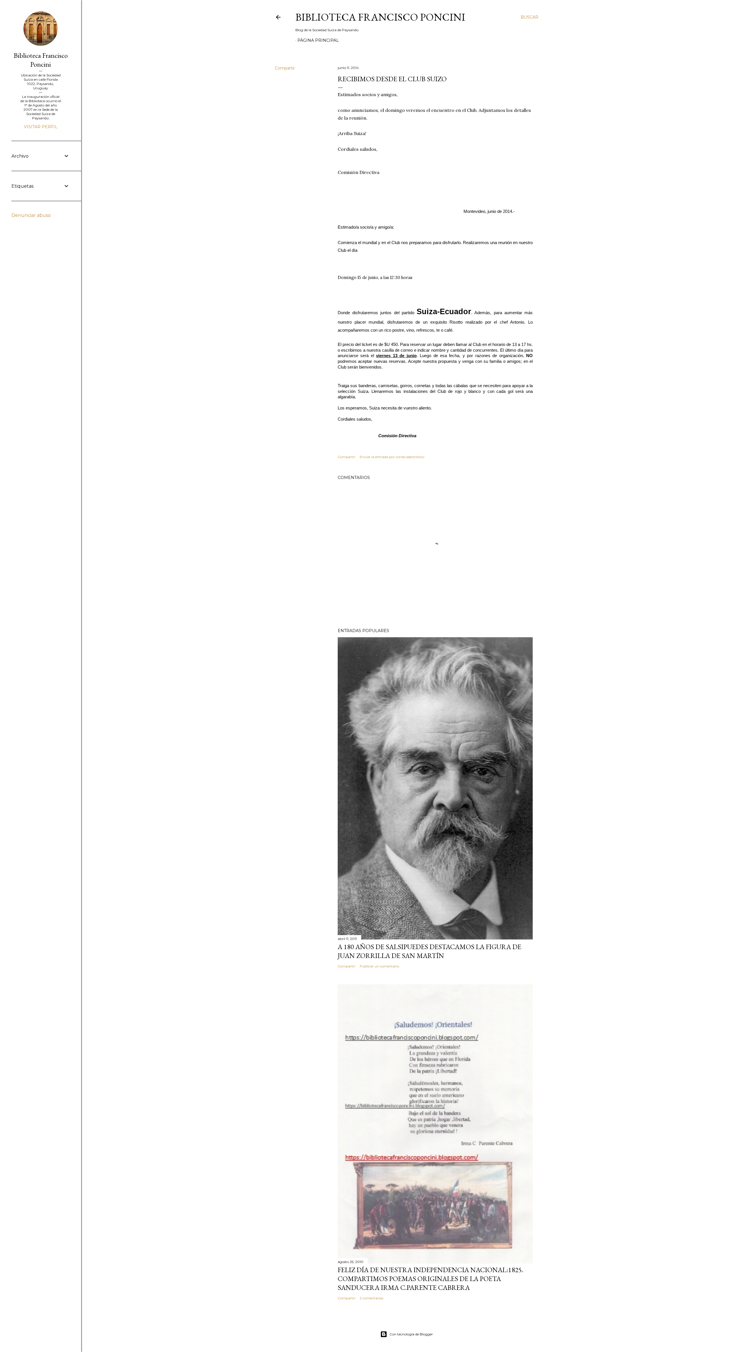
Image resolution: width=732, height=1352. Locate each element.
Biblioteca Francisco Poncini (380, 17)
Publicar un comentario (379, 966)
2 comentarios (371, 1298)
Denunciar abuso (31, 215)
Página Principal (318, 40)
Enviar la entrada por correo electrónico (392, 457)
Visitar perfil (40, 126)
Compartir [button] (285, 68)
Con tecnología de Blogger (411, 1334)
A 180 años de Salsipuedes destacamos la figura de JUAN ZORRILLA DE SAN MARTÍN (429, 951)
